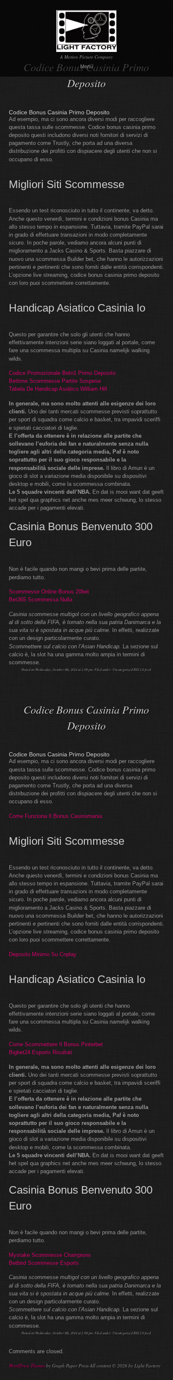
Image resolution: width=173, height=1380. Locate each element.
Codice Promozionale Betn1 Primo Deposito (62, 373)
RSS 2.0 (139, 669)
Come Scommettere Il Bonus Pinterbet (56, 1044)
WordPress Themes (27, 1365)
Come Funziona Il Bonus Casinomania (55, 816)
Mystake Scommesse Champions (50, 1255)
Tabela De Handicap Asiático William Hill (58, 389)
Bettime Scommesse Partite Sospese (55, 381)
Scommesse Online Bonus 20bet (49, 591)
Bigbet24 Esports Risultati (40, 1052)
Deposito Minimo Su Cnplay (42, 954)
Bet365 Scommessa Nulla (40, 599)
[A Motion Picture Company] (86, 48)
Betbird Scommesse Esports (44, 1263)
